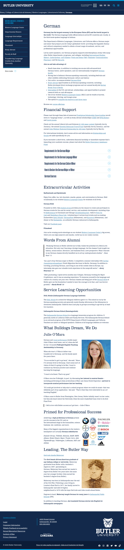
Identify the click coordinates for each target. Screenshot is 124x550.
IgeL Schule (58, 218)
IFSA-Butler (104, 118)
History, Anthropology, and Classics (57, 58)
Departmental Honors (13, 32)
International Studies (97, 55)
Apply (101, 5)
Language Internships (13, 36)
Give (109, 5)
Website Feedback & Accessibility (15, 528)
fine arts (61, 60)
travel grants (51, 120)
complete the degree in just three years (72, 100)
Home (2, 12)
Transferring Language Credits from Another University (14, 61)
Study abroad (53, 83)
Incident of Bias (9, 534)
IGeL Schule (51, 300)
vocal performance (60, 340)
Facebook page (56, 224)
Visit (105, 5)
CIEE (94, 118)
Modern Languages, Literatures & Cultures (48, 12)
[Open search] (114, 5)
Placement (9, 45)
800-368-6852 (45, 524)
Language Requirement (14, 41)
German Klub (76, 80)
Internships (52, 90)
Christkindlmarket (82, 213)
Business (91, 58)
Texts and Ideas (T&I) (79, 58)
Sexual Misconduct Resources (14, 531)
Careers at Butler (9, 518)
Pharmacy (47, 60)
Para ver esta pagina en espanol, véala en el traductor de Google (60, 545)
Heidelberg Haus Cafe (58, 215)
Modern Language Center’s (92, 232)
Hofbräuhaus (50, 213)
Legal (5, 522)
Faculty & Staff (10, 54)
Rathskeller (58, 220)
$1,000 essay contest (86, 124)
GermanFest (68, 218)
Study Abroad (10, 50)
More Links (9, 71)
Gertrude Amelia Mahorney (54, 455)
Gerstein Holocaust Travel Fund (71, 127)
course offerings (59, 104)
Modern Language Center (14, 27)
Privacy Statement (10, 537)
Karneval (90, 218)
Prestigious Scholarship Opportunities (91, 115)
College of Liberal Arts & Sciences (18, 12)
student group (65, 208)
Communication (102, 58)
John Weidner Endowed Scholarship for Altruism (67, 129)
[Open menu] (118, 5)
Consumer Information (11, 525)
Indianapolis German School (57, 315)
